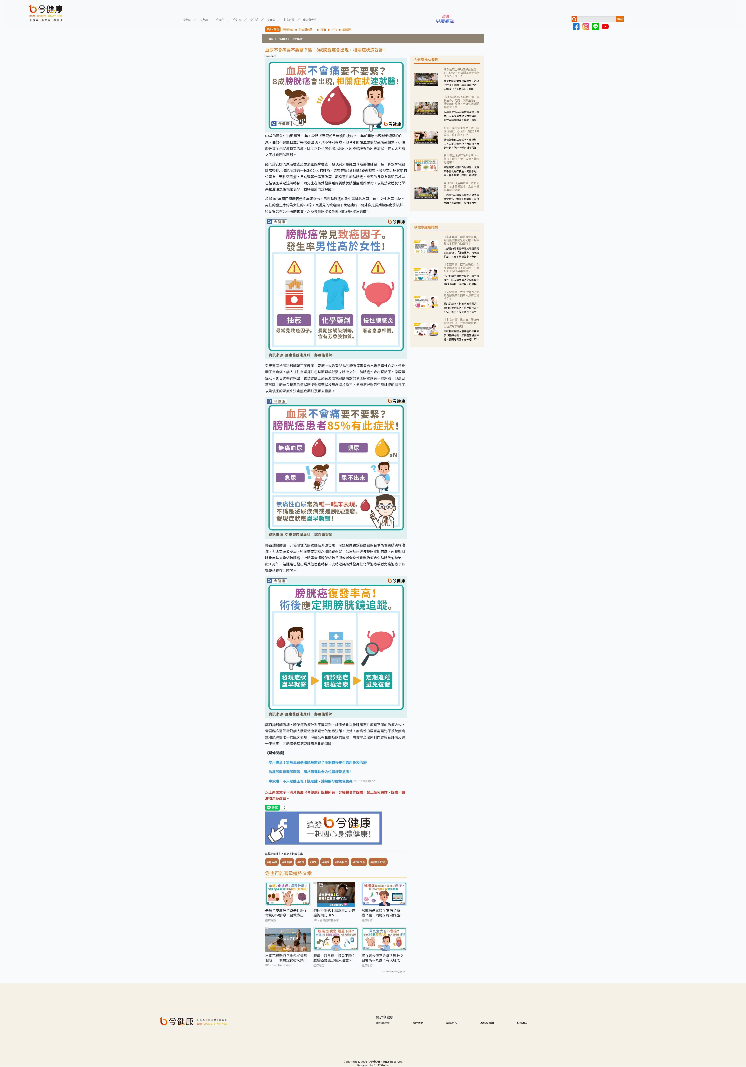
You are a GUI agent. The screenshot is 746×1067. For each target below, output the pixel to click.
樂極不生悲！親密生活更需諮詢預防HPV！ (334, 912)
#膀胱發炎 (359, 862)
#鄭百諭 (272, 862)
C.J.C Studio (381, 1065)
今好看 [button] (271, 19)
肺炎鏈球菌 (307, 29)
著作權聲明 (487, 1023)
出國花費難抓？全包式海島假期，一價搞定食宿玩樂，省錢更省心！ (286, 957)
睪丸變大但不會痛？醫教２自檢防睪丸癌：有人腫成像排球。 (383, 957)
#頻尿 (325, 862)
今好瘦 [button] (237, 19)
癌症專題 (297, 39)
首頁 (271, 39)
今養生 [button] (220, 19)
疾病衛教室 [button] (309, 19)
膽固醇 (346, 29)
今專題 (283, 39)
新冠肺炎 (287, 29)
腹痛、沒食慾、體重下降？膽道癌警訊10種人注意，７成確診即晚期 (334, 957)
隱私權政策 (383, 1023)
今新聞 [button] (187, 19)
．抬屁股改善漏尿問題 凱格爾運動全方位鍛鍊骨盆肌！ (309, 771)
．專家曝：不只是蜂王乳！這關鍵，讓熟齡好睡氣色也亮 (309, 781)
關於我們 (417, 1023)
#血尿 (300, 862)
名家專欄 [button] (288, 19)
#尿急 (313, 862)
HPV (334, 29)
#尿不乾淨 (341, 862)
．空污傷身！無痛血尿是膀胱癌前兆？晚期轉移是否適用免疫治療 (316, 762)
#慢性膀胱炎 (378, 862)
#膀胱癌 (287, 862)
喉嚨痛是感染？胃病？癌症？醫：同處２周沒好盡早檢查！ (383, 912)
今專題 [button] (204, 19)
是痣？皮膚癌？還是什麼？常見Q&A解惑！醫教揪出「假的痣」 (286, 912)
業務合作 (451, 1023)
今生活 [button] (254, 19)
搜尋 (620, 19)
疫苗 (323, 29)
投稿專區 (522, 1023)
